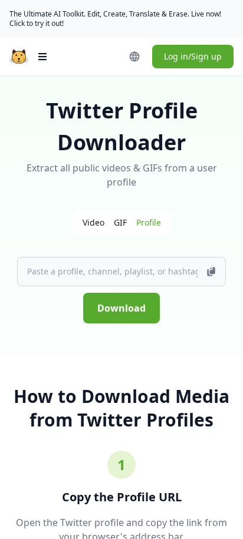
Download (121, 308)
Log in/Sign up (193, 56)
